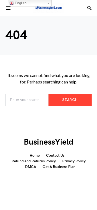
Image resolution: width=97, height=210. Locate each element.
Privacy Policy (74, 161)
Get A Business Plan (59, 166)
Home (35, 155)
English (20, 3)
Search (70, 99)
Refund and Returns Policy (34, 161)
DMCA (30, 166)
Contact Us (55, 155)
